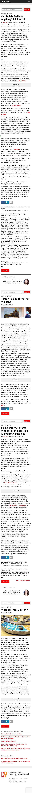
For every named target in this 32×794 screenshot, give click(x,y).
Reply (2, 266)
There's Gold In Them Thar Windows (11, 734)
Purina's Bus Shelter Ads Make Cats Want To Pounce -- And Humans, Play (14, 744)
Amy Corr (5, 22)
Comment (5, 270)
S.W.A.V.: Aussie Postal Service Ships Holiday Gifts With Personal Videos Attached (15, 749)
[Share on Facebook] (3, 202)
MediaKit (20, 772)
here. (3, 405)
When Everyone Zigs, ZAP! (8, 741)
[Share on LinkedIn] (7, 202)
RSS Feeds (20, 774)
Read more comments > (23, 580)
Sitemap (26, 774)
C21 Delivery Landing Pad (17, 505)
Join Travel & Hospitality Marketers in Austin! (14, 758)
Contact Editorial (12, 774)
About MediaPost (12, 772)
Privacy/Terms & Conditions (15, 776)
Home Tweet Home (10, 483)
